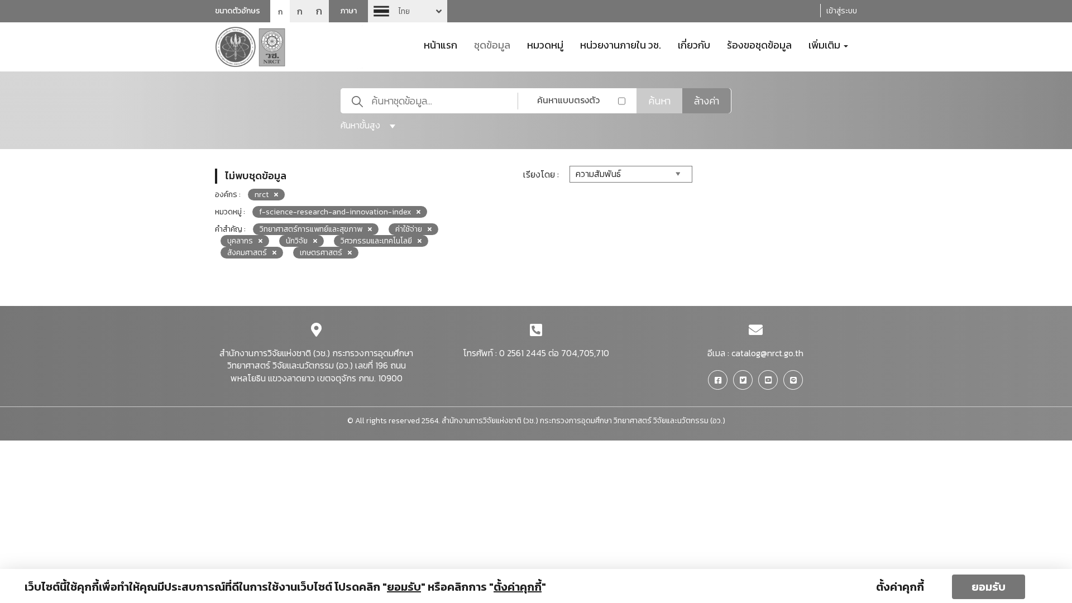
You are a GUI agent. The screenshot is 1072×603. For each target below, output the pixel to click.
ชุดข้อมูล (492, 44)
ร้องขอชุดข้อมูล (759, 44)
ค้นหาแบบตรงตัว (568, 100)
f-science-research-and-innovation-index (335, 212)
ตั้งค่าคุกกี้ (900, 586)
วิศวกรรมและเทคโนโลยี (376, 241)
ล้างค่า (706, 100)
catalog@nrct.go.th (767, 353)
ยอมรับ (989, 586)
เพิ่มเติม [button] (825, 44)
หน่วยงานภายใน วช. (620, 44)
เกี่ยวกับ (694, 44)
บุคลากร (240, 241)
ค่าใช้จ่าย (408, 229)
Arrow (407, 11)
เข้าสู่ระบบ (841, 11)
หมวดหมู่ (545, 44)
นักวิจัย (297, 241)
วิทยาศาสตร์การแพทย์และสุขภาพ (311, 229)
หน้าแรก (440, 44)
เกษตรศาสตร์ (321, 253)
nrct (262, 194)
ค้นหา (659, 100)
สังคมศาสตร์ (247, 253)
